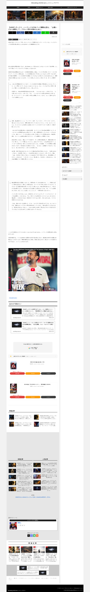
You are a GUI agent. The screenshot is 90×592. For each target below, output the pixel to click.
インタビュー (15, 39)
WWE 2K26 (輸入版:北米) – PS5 (37, 362)
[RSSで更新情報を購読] (24, 525)
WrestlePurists (13, 298)
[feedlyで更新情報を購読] (22, 525)
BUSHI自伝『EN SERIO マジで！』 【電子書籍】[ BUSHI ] (37, 384)
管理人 (19, 522)
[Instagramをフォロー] (20, 525)
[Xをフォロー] (18, 525)
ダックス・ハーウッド (32, 39)
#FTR (26, 39)
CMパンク (21, 39)
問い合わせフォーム (78, 588)
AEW (10, 39)
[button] (53, 32)
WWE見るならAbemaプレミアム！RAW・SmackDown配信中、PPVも (32, 497)
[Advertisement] (32, 55)
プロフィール (60, 588)
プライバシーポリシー (69, 588)
